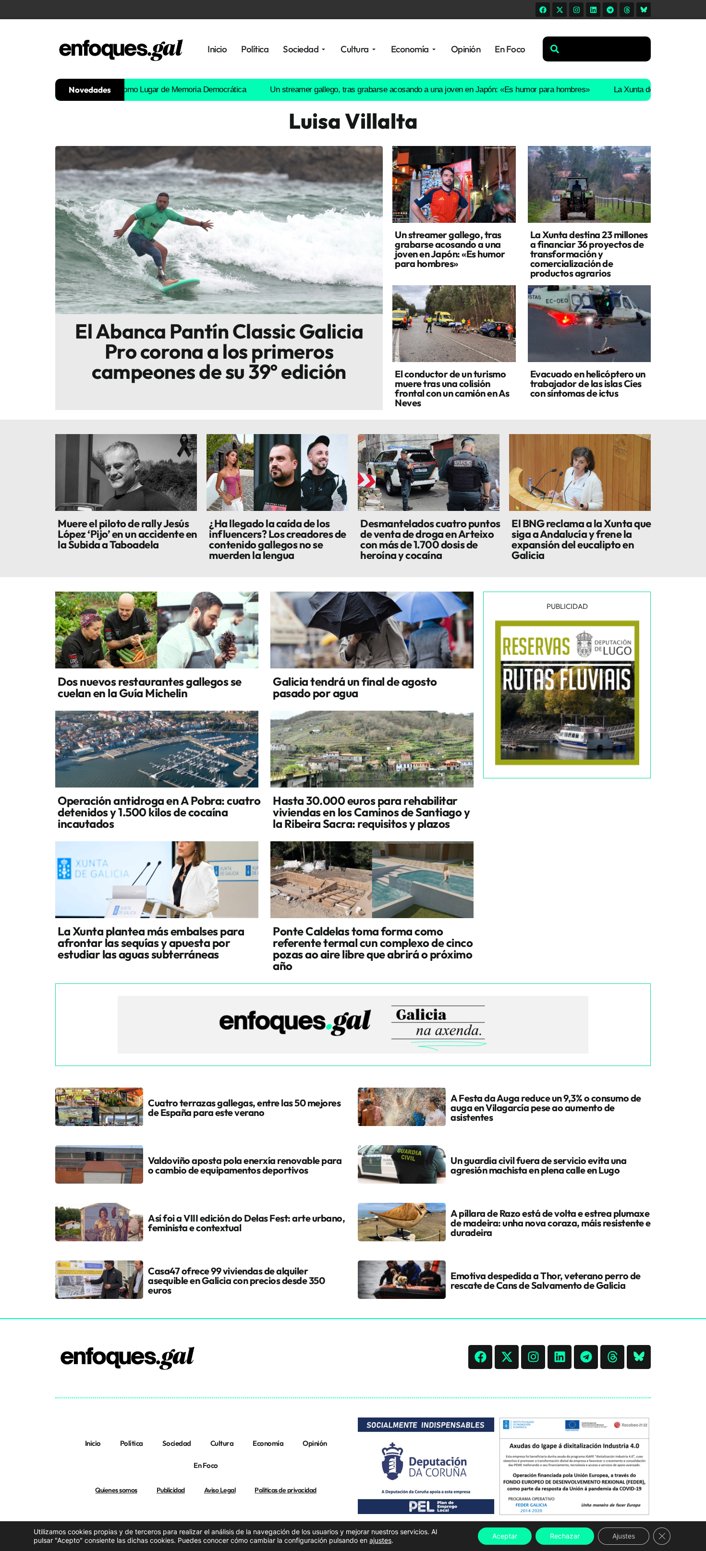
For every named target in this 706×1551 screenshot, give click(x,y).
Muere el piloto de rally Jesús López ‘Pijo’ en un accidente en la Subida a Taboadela (127, 534)
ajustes (380, 1540)
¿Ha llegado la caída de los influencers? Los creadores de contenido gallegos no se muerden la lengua (277, 539)
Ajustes (623, 1536)
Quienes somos (116, 1490)
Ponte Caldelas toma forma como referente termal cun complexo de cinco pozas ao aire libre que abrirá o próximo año (373, 948)
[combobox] (597, 48)
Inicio (93, 1443)
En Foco (206, 1465)
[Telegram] (610, 9)
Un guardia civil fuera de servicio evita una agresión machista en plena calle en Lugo (538, 1165)
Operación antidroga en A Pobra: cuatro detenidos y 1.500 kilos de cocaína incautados (159, 812)
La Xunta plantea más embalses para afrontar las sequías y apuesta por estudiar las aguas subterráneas (151, 942)
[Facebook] (543, 9)
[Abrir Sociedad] (323, 49)
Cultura (222, 1443)
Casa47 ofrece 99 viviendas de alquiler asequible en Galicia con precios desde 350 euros (236, 1280)
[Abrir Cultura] (374, 49)
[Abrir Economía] (434, 49)
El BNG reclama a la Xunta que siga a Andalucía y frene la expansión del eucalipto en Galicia (581, 539)
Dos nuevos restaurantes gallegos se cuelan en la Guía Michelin (150, 687)
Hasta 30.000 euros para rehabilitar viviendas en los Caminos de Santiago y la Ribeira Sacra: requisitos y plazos (371, 812)
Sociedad (176, 1443)
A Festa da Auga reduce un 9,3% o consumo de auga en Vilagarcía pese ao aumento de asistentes (545, 1107)
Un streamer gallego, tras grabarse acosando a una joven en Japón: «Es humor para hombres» (381, 89)
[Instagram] (576, 9)
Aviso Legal (220, 1490)
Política (131, 1443)
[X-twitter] (559, 9)
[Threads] (627, 9)
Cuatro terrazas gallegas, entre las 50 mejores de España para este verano (244, 1107)
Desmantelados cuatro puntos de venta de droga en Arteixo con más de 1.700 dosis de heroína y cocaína (430, 539)
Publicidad (171, 1490)
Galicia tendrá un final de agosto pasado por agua (355, 687)
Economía (268, 1443)
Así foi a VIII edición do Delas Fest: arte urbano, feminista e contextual (246, 1223)
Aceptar (504, 1536)
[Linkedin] (593, 9)
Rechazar (565, 1536)
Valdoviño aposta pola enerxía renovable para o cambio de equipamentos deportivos (244, 1165)
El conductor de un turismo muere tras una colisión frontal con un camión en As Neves (452, 388)
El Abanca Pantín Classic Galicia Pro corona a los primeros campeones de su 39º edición (219, 351)
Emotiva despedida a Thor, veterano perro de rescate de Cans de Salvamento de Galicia (545, 1280)
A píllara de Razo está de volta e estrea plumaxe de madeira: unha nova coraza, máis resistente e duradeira (550, 1222)
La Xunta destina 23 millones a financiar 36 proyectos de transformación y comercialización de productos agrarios (589, 254)
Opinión (315, 1443)
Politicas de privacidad (285, 1490)
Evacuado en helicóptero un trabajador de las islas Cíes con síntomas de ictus (587, 383)
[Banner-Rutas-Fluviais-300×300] (567, 762)
